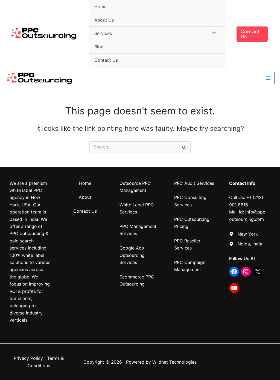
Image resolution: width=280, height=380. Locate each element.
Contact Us (106, 60)
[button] (252, 34)
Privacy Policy (28, 358)
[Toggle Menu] (212, 33)
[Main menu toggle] (268, 78)
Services (103, 33)
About (85, 197)
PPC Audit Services (194, 183)
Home (100, 6)
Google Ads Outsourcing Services (132, 255)
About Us (104, 20)
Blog (99, 46)
